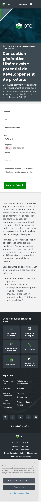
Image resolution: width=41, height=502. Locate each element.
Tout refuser (19, 487)
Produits (6, 388)
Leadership (7, 408)
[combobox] (8, 148)
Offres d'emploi (6, 401)
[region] (19, 479)
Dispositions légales (20, 447)
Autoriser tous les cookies (19, 481)
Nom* (6, 120)
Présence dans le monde (24, 403)
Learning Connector (7, 394)
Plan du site (32, 453)
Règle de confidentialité (14, 453)
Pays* (6, 136)
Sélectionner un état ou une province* (18, 169)
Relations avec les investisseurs (24, 382)
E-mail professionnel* (12, 128)
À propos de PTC (8, 382)
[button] (20, 139)
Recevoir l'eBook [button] (14, 185)
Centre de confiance (20, 450)
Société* (7, 153)
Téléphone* (8, 145)
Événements (22, 397)
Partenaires (22, 393)
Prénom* (7, 112)
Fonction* (7, 161)
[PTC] (20, 437)
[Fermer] (34, 462)
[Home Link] (4, 47)
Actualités (21, 388)
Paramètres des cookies (21, 456)
